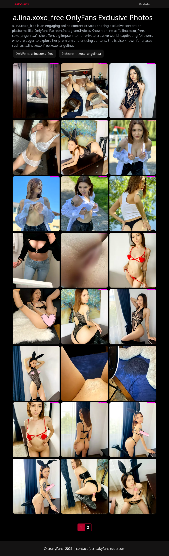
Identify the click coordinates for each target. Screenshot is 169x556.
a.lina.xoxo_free (42, 53)
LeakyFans (21, 4)
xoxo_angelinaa (90, 53)
